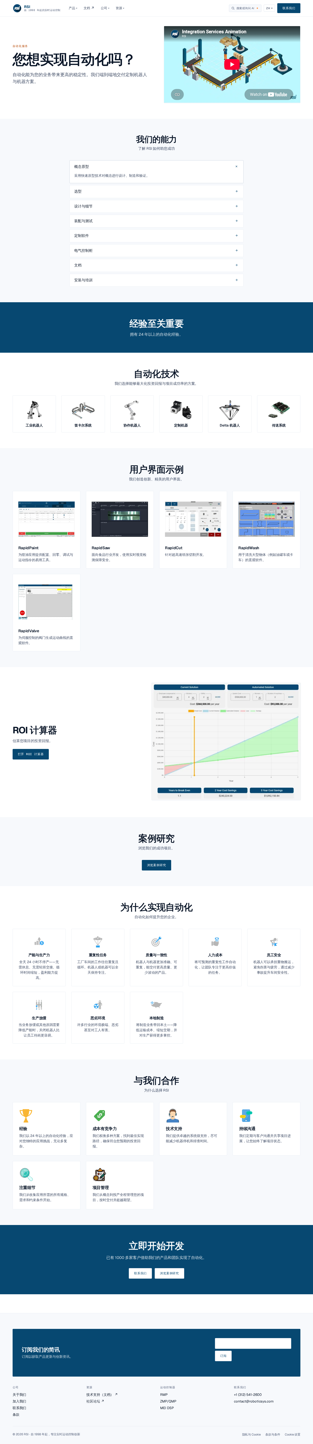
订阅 (223, 1356)
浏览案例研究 (156, 865)
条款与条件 (272, 1434)
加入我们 (19, 1401)
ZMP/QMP (168, 1401)
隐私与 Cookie (251, 1434)
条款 (16, 1414)
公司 (105, 8)
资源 (120, 8)
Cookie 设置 (293, 1434)
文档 (89, 8)
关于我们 (19, 1394)
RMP (164, 1394)
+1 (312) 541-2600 (248, 1394)
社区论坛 (95, 1401)
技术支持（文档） (102, 1394)
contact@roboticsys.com (254, 1401)
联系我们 (289, 8)
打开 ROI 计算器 (31, 754)
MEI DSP (167, 1408)
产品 (73, 8)
